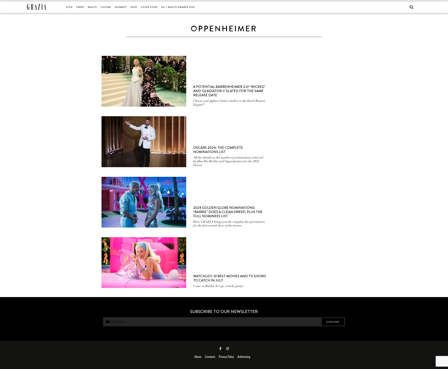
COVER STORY (149, 7)
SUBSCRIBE (333, 321)
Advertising (243, 356)
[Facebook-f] (220, 348)
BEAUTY (92, 7)
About (197, 356)
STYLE (69, 7)
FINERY (80, 7)
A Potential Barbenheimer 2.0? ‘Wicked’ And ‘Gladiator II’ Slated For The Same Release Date (229, 91)
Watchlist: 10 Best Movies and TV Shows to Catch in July (229, 278)
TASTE (133, 7)
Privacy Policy (226, 356)
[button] (411, 7)
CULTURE (105, 7)
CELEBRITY (120, 7)
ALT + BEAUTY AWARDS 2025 (178, 7)
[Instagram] (228, 348)
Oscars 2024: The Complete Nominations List (218, 149)
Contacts (210, 356)
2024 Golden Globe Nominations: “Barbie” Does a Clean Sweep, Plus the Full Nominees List (227, 212)
